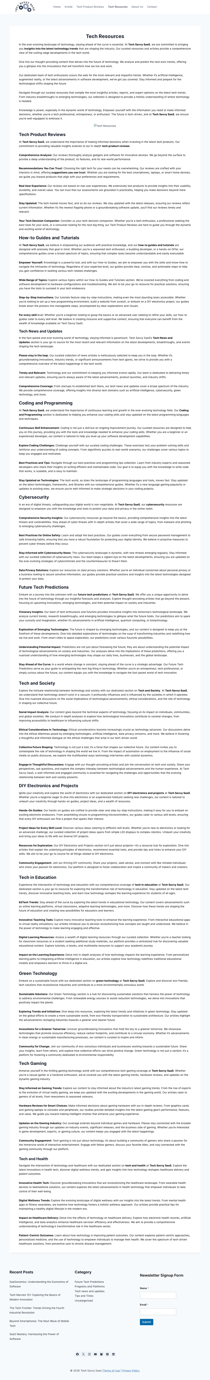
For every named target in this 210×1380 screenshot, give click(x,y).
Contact (152, 6)
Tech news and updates (90, 1291)
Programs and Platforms (90, 1286)
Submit (146, 1322)
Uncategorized (84, 1300)
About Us (137, 6)
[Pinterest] (107, 1354)
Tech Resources (118, 6)
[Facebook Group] (101, 1354)
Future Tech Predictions (89, 1281)
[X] (83, 1354)
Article (69, 6)
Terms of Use (111, 1370)
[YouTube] (95, 1354)
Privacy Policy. (131, 1370)
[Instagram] (89, 1354)
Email (144, 1304)
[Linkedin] (113, 1354)
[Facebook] (77, 1354)
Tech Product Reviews (90, 6)
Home (57, 6)
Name (144, 1288)
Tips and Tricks (84, 1295)
